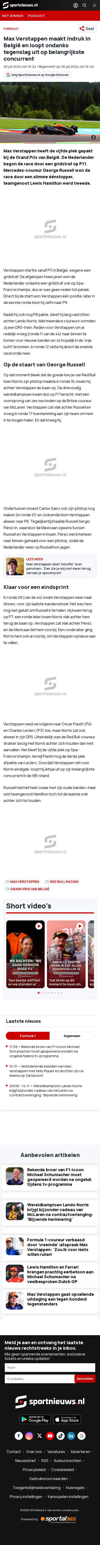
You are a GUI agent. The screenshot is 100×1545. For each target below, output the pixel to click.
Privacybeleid (34, 1469)
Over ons (34, 1451)
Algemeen (72, 1036)
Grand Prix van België (29, 889)
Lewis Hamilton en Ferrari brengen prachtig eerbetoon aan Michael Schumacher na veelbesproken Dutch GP (60, 1274)
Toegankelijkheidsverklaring (36, 1487)
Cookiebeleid (62, 1469)
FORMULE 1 (11, 29)
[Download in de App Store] (67, 1420)
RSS (44, 1460)
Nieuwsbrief (25, 1460)
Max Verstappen (24, 881)
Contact (14, 1451)
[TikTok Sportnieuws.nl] (61, 1436)
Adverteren (80, 1451)
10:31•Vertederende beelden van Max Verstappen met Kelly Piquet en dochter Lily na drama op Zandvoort (46, 1071)
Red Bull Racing (64, 881)
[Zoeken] (84, 5)
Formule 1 (28, 1036)
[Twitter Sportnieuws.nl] (40, 1436)
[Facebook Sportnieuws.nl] (19, 1436)
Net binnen (12, 16)
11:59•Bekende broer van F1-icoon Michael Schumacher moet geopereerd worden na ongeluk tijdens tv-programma (44, 1051)
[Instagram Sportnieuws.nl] (29, 1436)
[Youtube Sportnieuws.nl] (50, 1436)
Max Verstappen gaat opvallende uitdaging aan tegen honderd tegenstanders (60, 1299)
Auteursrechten (67, 1460)
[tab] (38, 993)
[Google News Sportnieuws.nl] (81, 1436)
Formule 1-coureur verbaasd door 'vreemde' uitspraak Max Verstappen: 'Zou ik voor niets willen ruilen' (57, 1247)
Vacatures (56, 1451)
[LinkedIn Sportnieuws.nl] (71, 1436)
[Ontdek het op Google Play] (35, 1420)
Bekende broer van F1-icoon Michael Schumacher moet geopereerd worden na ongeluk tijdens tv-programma (59, 1177)
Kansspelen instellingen (68, 1496)
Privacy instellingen (26, 1496)
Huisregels (75, 1487)
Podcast (36, 16)
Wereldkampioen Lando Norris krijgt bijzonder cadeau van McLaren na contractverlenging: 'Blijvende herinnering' (60, 1212)
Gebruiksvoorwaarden (48, 1478)
